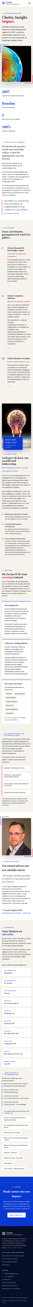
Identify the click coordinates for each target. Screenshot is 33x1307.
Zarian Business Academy (9, 1262)
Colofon (4, 1302)
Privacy (18, 1300)
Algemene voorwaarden (8, 1300)
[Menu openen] (29, 3)
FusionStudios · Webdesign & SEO (14, 1168)
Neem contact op (15, 1215)
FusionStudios (16, 1288)
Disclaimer (24, 1300)
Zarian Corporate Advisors (10, 1259)
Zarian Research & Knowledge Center (13, 1256)
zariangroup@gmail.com (11, 1273)
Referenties (5, 1265)
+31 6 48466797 (9, 1276)
